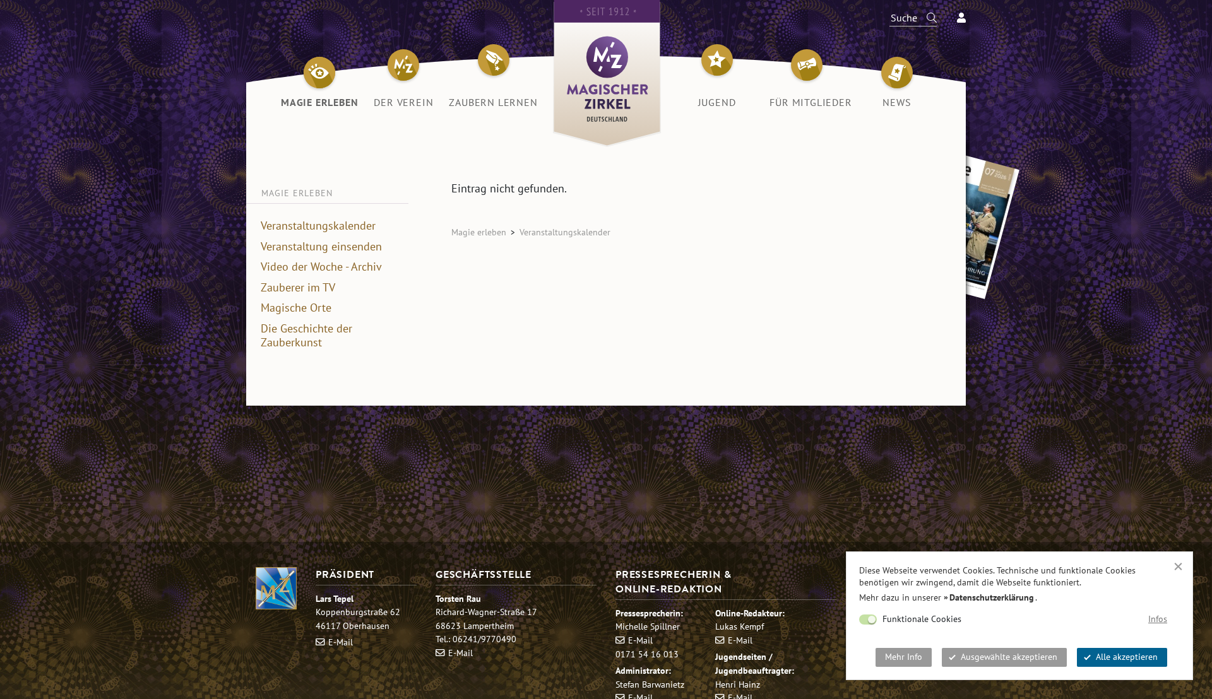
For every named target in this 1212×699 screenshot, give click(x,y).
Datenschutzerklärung (991, 597)
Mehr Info (903, 656)
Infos (1157, 619)
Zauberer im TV (298, 288)
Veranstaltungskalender (318, 226)
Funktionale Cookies (921, 619)
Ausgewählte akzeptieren (1009, 656)
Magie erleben (478, 232)
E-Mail (340, 642)
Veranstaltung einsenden (321, 247)
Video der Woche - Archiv (321, 267)
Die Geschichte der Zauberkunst (306, 336)
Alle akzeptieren (1127, 656)
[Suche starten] (926, 17)
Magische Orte (296, 308)
